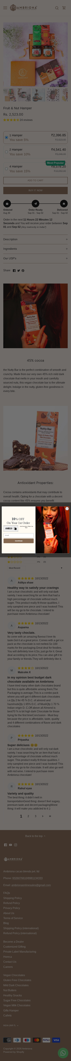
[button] (11, 528)
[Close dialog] (67, 508)
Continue (18, 541)
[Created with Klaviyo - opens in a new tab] (35, 554)
